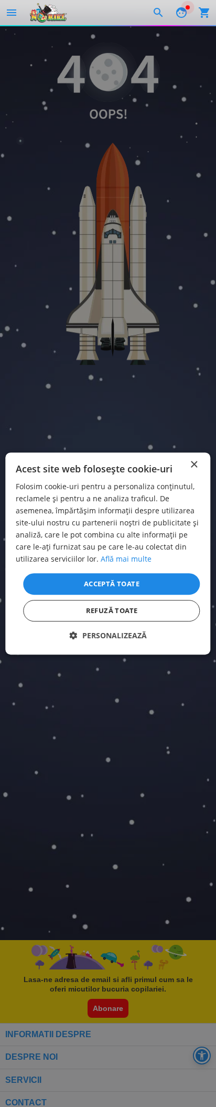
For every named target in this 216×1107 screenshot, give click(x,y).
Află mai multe (126, 559)
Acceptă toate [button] (111, 583)
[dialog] (107, 553)
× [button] (194, 465)
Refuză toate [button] (112, 610)
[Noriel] (48, 12)
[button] (108, 635)
